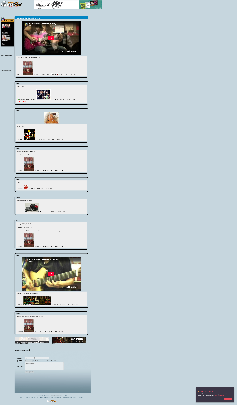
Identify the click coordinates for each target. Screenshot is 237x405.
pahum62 (20, 139)
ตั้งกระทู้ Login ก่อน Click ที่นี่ (22, 350)
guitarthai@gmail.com (56, 395)
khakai (33, 99)
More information (219, 395)
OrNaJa (20, 304)
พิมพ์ (54, 74)
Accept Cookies (228, 399)
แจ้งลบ (60, 74)
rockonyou (21, 212)
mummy (20, 188)
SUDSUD (19, 74)
